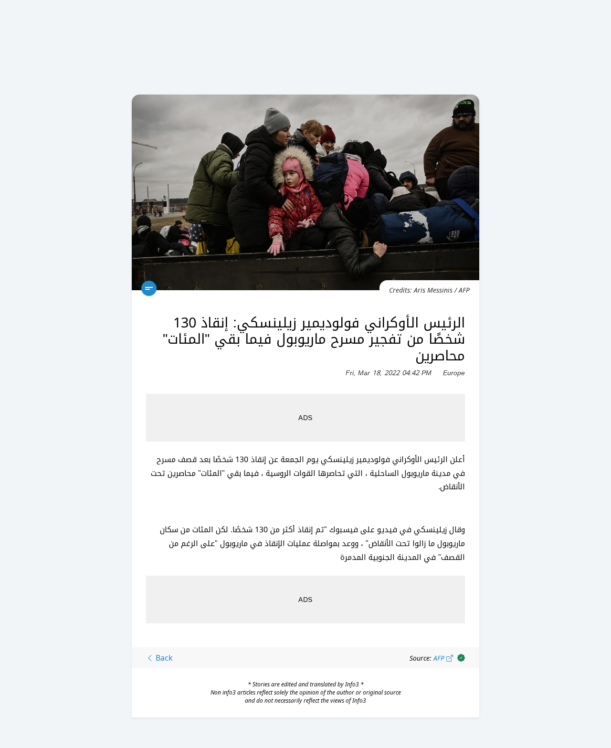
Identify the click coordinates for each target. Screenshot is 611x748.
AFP (439, 658)
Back (163, 658)
